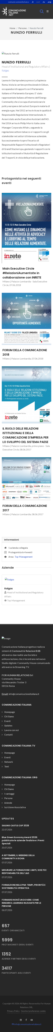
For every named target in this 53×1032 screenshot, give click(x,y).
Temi (6, 766)
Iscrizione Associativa (15, 807)
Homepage (9, 712)
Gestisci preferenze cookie (33, 1011)
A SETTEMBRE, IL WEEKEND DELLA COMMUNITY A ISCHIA (18, 857)
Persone (22, 28)
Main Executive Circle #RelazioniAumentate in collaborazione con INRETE (22, 273)
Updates (8, 725)
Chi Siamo (9, 716)
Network (8, 761)
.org (49, 2)
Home (12, 28)
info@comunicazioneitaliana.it (27, 1024)
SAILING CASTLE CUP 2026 (15, 825)
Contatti (8, 734)
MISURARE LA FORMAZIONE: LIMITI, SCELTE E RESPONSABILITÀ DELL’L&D (24, 872)
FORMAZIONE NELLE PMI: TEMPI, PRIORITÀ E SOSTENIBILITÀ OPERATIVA (23, 886)
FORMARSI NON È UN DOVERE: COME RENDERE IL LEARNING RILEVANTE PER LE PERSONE (21, 903)
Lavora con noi (11, 730)
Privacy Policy (13, 1011)
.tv (43, 2)
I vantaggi (9, 793)
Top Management (24, 556)
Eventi (7, 721)
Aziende (8, 802)
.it (33, 2)
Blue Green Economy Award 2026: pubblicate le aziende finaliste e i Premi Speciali (23, 840)
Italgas (5, 70)
